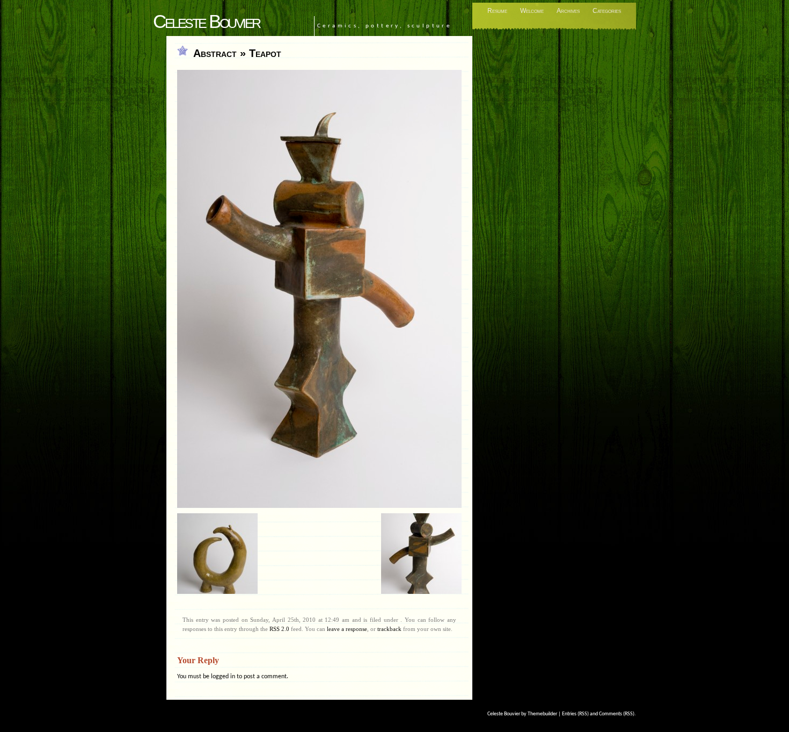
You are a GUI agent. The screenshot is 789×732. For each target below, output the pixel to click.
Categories (607, 11)
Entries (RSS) (575, 714)
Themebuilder (542, 714)
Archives (568, 11)
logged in (223, 676)
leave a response (347, 629)
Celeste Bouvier (206, 21)
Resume (497, 11)
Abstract (215, 53)
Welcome (532, 11)
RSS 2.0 (279, 629)
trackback (389, 629)
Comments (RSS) (616, 714)
